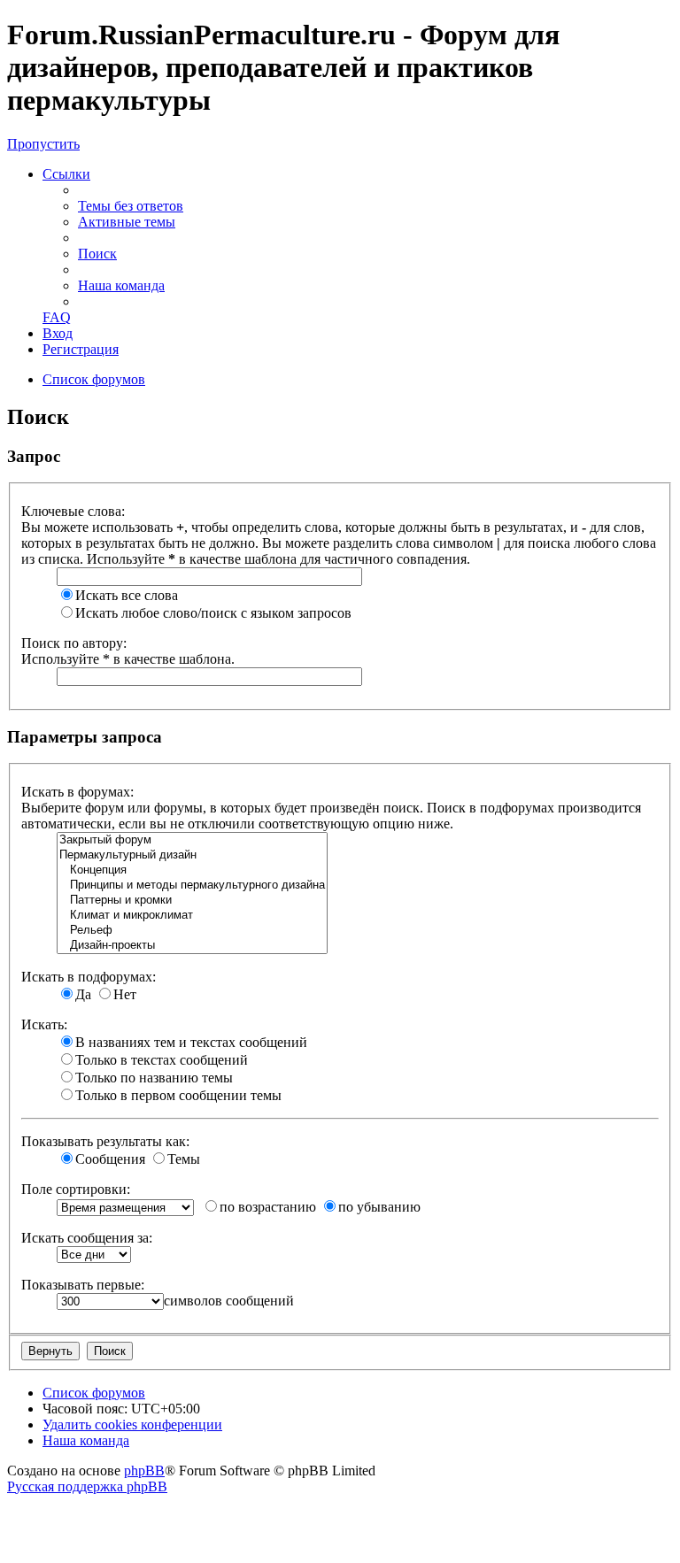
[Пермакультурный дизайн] (192, 855)
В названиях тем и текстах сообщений (191, 1042)
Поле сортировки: (75, 1189)
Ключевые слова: (73, 511)
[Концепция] (192, 870)
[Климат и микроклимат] (192, 915)
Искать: (44, 1024)
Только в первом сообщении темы (178, 1095)
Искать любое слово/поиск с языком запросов (213, 612)
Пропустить (43, 143)
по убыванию (379, 1206)
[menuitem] (130, 205)
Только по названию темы (154, 1077)
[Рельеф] (192, 930)
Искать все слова (126, 595)
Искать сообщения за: (86, 1237)
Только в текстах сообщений (161, 1059)
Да (83, 994)
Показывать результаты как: (105, 1141)
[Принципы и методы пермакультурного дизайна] (192, 885)
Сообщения (110, 1158)
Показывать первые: (82, 1284)
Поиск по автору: (74, 643)
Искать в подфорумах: (88, 976)
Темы (183, 1158)
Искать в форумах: (77, 791)
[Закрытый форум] (192, 840)
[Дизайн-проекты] (192, 945)
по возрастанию (268, 1206)
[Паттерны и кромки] (192, 900)
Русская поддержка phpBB (87, 1486)
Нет (124, 994)
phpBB (144, 1470)
